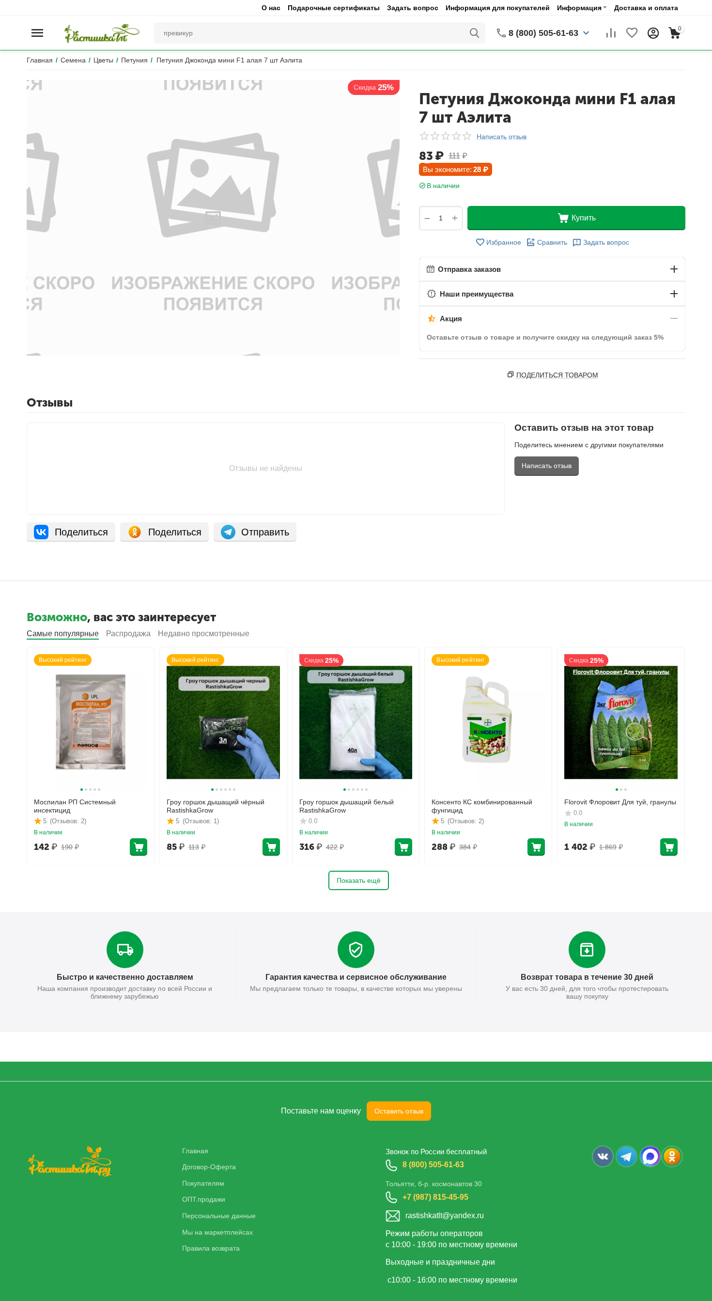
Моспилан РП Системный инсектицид (75, 806)
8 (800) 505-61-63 (433, 1164)
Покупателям (203, 1183)
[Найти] (474, 33)
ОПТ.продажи (203, 1199)
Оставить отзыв (398, 1111)
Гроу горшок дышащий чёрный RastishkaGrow (215, 806)
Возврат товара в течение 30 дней (587, 977)
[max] (650, 1156)
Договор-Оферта (209, 1167)
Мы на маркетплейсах (217, 1232)
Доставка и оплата (646, 8)
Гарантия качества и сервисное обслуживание (356, 977)
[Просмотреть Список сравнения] (611, 33)
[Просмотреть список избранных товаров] (632, 33)
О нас (271, 8)
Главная (195, 1151)
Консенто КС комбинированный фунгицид (482, 806)
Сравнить (552, 242)
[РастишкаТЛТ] (100, 32)
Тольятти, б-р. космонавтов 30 (434, 1184)
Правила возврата (211, 1248)
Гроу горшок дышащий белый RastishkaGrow (346, 806)
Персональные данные (219, 1216)
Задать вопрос (412, 8)
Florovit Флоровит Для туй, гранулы (620, 802)
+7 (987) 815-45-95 (435, 1197)
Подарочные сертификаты (334, 8)
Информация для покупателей (498, 8)
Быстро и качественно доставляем (125, 977)
